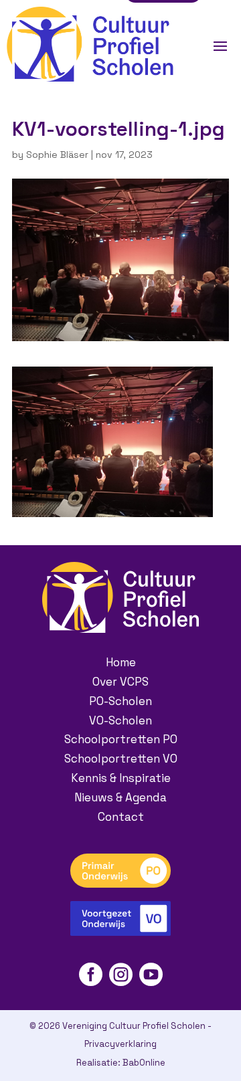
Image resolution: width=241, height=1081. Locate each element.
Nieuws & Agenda (120, 797)
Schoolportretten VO (120, 758)
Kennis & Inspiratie (121, 778)
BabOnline (144, 1062)
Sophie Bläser (57, 155)
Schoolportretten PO (120, 739)
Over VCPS (120, 681)
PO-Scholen (120, 701)
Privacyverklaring (120, 1044)
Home (121, 662)
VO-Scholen (120, 720)
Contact (121, 816)
